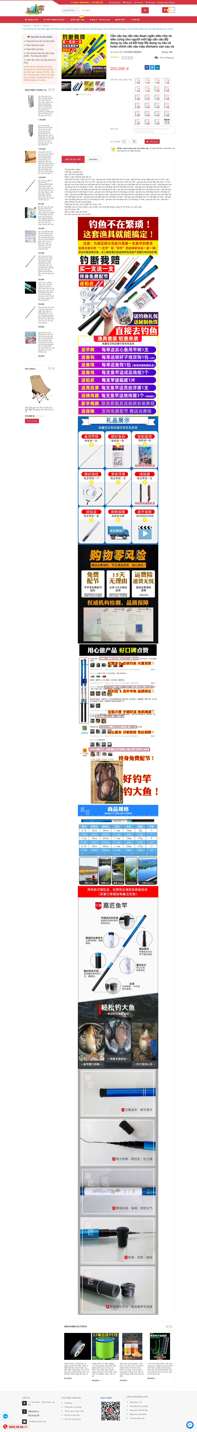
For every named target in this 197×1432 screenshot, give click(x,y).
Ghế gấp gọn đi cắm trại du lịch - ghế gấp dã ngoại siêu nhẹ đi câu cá (39, 409)
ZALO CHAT (106, 1398)
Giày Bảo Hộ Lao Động (139, 1406)
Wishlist (128, 2)
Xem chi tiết (32, 421)
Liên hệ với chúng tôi (73, 1419)
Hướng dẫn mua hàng (73, 1407)
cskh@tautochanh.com (37, 1421)
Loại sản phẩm (69, 10)
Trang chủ (32, 19)
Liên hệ (136, 19)
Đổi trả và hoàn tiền (72, 1415)
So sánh (140, 2)
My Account (116, 2)
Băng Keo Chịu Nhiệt (138, 1414)
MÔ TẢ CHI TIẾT (73, 159)
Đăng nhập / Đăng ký (167, 2)
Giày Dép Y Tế (135, 1402)
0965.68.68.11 (33, 1411)
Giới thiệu (68, 1403)
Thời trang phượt (55, 19)
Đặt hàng (153, 141)
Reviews (93, 159)
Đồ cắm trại (78, 19)
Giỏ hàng (151, 2)
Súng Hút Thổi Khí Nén (139, 1410)
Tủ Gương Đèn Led (137, 1418)
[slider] (115, 57)
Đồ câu (36, 25)
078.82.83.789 (33, 1415)
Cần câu (46, 25)
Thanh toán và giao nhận (74, 1411)
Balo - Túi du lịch (101, 19)
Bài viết (121, 19)
